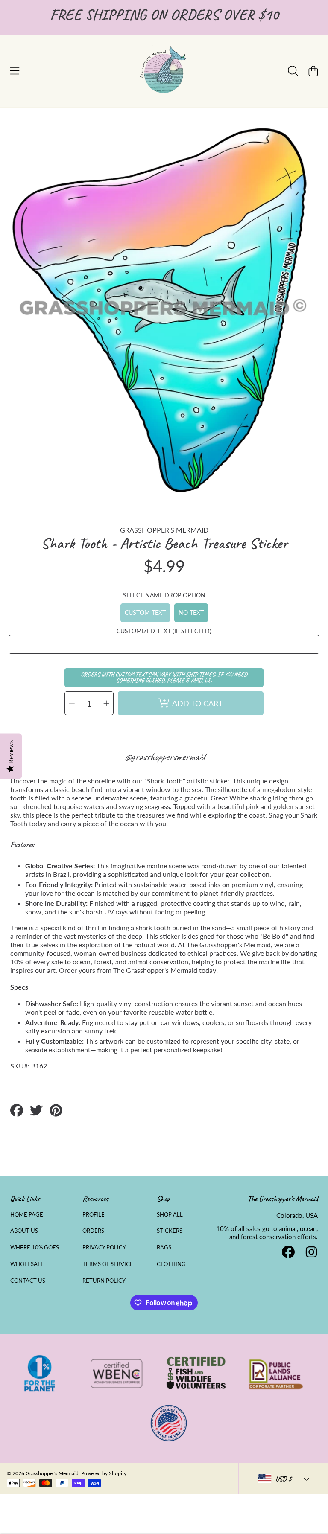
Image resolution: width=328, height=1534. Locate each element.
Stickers (169, 1230)
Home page (26, 1214)
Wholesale (27, 1263)
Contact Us (27, 1280)
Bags (164, 1247)
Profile (93, 1214)
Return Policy (104, 1280)
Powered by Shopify (103, 1473)
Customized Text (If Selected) (164, 631)
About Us (24, 1230)
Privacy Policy (104, 1247)
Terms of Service (107, 1263)
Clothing (171, 1263)
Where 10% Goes (34, 1247)
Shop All (170, 1214)
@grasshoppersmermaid (164, 756)
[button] (15, 70)
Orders (93, 1230)
